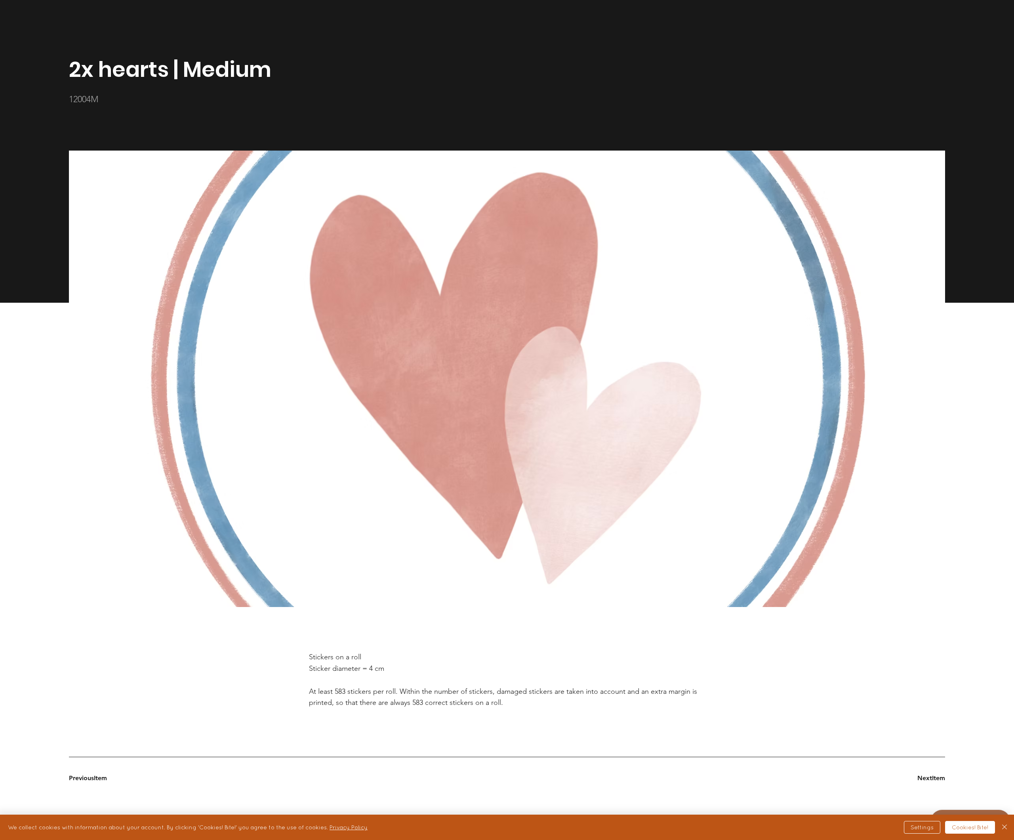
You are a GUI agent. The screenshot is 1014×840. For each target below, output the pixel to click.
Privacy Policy (349, 827)
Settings (922, 827)
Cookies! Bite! (970, 827)
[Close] (1004, 827)
